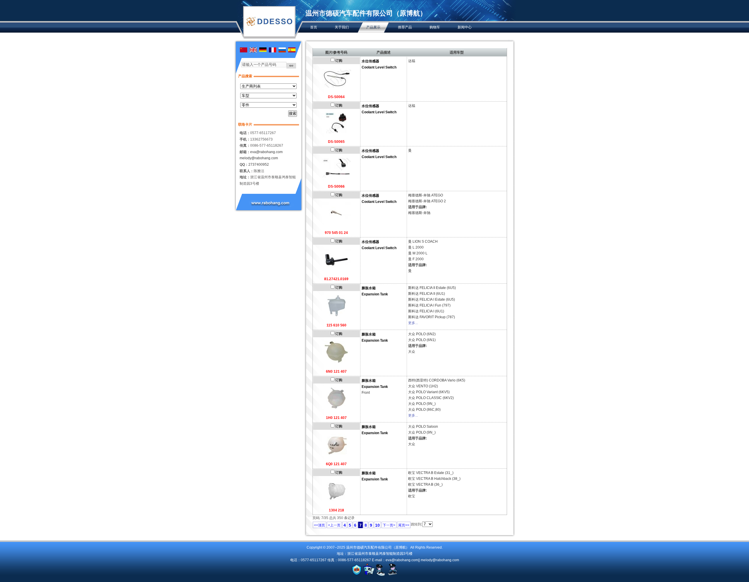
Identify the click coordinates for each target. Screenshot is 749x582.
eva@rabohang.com (266, 152)
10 (377, 525)
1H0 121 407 (336, 418)
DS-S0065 (336, 142)
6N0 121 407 (336, 371)
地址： (245, 177)
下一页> (389, 525)
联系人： (247, 171)
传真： (245, 145)
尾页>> (403, 525)
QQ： (244, 164)
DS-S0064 (336, 97)
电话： (245, 133)
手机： (245, 139)
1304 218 (336, 510)
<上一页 (334, 525)
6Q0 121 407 (336, 464)
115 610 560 (336, 325)
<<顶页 (319, 525)
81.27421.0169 (336, 279)
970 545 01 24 (336, 233)
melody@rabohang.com (259, 158)
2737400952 (258, 164)
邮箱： (245, 152)
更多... (413, 323)
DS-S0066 (336, 186)
